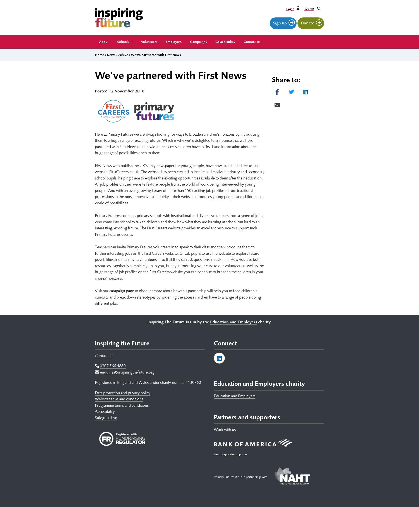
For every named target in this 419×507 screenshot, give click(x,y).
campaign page (121, 290)
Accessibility (105, 411)
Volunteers (149, 42)
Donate (307, 23)
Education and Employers (234, 396)
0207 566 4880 (113, 366)
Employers (174, 42)
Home (99, 55)
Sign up (280, 23)
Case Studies (225, 42)
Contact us (252, 42)
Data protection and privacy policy (122, 393)
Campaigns (198, 42)
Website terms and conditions (119, 399)
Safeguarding (106, 417)
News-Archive (117, 55)
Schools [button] (123, 42)
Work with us (225, 429)
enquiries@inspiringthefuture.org (127, 372)
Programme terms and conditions (122, 405)
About (104, 42)
